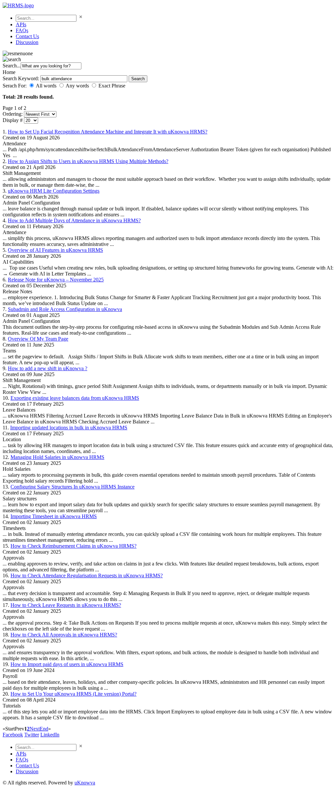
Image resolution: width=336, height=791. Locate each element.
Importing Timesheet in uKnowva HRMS (53, 516)
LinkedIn (49, 734)
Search (138, 78)
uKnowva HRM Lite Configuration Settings (53, 191)
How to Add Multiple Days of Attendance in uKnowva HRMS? (74, 220)
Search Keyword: (21, 78)
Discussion (27, 42)
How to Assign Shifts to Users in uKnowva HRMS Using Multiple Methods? (88, 161)
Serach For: (15, 85)
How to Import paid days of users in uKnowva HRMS (66, 664)
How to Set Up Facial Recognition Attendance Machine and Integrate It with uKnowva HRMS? (107, 131)
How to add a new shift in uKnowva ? (47, 368)
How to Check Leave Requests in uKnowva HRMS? (65, 605)
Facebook (13, 734)
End (44, 728)
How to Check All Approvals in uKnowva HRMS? (63, 634)
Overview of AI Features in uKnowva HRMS (55, 250)
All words (46, 85)
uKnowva (84, 782)
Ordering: (13, 114)
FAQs (22, 30)
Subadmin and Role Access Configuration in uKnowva (65, 309)
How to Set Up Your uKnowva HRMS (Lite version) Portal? (73, 694)
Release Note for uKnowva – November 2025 (56, 279)
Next (35, 728)
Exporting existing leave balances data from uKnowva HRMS (74, 398)
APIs (21, 24)
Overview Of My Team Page (38, 339)
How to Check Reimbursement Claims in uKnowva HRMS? (73, 546)
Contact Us (27, 36)
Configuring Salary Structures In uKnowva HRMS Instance (72, 487)
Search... (12, 65)
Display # (13, 120)
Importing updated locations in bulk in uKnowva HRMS (68, 427)
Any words (77, 85)
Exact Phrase (111, 85)
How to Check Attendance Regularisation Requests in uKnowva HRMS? (86, 575)
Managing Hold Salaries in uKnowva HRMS (57, 457)
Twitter (31, 734)
